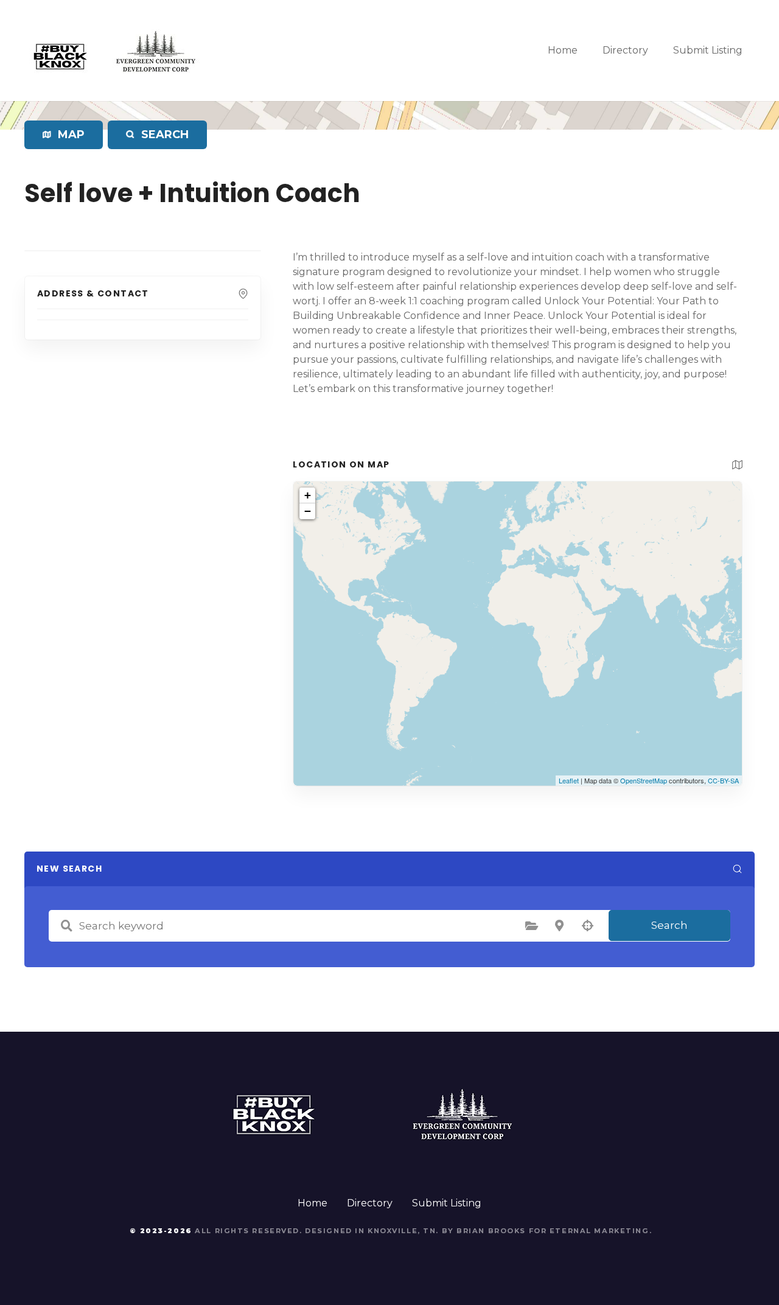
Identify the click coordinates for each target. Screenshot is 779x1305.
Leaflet (569, 780)
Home (563, 50)
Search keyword (66, 925)
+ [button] (307, 495)
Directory (625, 50)
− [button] (307, 511)
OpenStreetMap (643, 780)
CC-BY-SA (723, 780)
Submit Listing (707, 50)
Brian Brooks (491, 1230)
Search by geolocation (587, 925)
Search (669, 925)
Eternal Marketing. (601, 1230)
